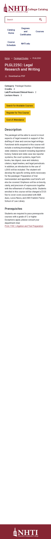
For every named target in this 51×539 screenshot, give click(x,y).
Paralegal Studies (21, 58)
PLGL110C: (24, 226)
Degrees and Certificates (25, 31)
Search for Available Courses (19, 105)
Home (7, 58)
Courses (40, 31)
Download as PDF (17, 76)
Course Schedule (11, 43)
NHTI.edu (25, 43)
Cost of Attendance (15, 120)
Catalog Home (11, 31)
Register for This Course (17, 113)
